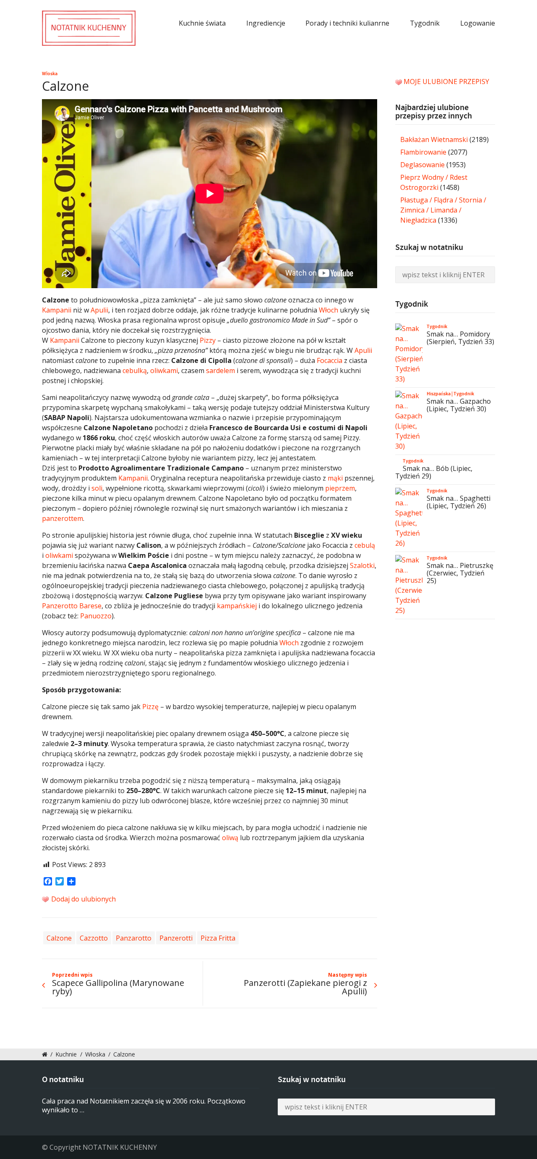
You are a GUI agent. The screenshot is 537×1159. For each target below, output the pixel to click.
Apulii (99, 310)
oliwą (230, 837)
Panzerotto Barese (72, 605)
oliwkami (164, 370)
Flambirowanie (423, 152)
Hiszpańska (439, 393)
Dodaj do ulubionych (83, 899)
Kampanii (56, 310)
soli (96, 488)
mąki (335, 478)
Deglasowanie (422, 164)
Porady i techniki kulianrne (347, 23)
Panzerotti (176, 938)
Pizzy (208, 340)
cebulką (135, 370)
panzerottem (62, 518)
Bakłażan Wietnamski (434, 139)
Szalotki (362, 565)
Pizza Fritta (218, 938)
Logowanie (477, 23)
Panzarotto (133, 938)
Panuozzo (96, 615)
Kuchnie (66, 1054)
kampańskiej (237, 605)
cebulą (365, 545)
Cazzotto (94, 938)
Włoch (328, 310)
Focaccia (329, 360)
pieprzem (340, 488)
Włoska (49, 73)
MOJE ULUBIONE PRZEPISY (446, 81)
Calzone (59, 938)
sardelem (220, 370)
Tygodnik (425, 23)
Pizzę (150, 706)
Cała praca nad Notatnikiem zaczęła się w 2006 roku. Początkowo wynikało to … (143, 1105)
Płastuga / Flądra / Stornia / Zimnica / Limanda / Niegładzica (443, 210)
